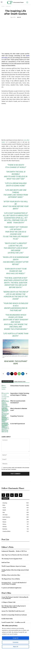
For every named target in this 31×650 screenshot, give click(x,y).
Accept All (15, 638)
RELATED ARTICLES (7, 381)
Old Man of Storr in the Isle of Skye (11, 575)
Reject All (15, 646)
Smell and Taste (6, 562)
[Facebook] (8, 373)
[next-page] (5, 431)
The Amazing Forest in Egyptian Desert (12, 558)
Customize (15, 642)
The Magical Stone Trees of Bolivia (11, 579)
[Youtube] (20, 495)
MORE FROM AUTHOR (19, 381)
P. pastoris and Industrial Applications (11, 588)
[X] (11, 373)
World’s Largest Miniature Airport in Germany (14, 566)
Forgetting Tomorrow (16, 416)
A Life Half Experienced (17, 423)
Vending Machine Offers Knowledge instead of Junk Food (15, 570)
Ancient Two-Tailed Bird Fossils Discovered (13, 611)
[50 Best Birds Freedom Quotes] (6, 387)
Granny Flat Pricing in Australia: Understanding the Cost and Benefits (15, 597)
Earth (12, 172)
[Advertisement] (15, 35)
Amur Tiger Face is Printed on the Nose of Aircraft (15, 555)
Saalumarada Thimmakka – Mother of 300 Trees (14, 551)
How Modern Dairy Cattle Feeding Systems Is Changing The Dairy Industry (14, 606)
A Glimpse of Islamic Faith (8, 602)
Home (3, 6)
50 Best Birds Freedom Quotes (19, 386)
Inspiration (8, 6)
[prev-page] (3, 431)
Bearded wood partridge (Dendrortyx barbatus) (14, 615)
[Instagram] (7, 495)
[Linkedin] (22, 373)
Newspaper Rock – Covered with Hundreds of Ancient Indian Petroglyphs (14, 583)
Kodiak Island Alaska (7, 618)
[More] (26, 373)
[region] (15, 636)
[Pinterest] (15, 373)
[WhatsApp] (19, 373)
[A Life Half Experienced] (6, 430)
